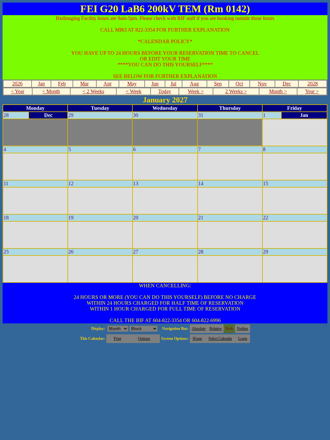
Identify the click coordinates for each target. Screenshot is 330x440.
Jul (173, 83)
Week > (196, 91)
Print (117, 338)
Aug (194, 83)
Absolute (199, 328)
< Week (133, 91)
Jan (41, 83)
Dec (287, 83)
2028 (312, 83)
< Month (51, 91)
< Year (17, 91)
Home (197, 338)
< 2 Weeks (93, 91)
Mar (84, 83)
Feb (62, 83)
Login (242, 338)
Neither (242, 328)
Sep (218, 83)
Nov (262, 83)
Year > (312, 91)
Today (164, 91)
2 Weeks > (236, 91)
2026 (17, 83)
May (132, 83)
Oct (239, 83)
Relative (215, 328)
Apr (107, 83)
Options (144, 338)
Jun (155, 83)
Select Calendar (220, 338)
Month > (278, 91)
